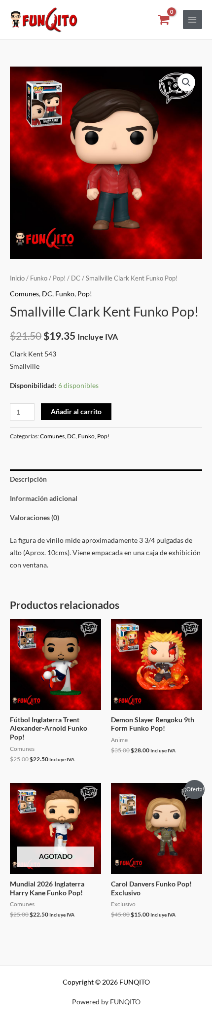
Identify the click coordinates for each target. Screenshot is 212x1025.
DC (75, 278)
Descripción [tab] (28, 479)
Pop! (59, 278)
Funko (38, 278)
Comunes (24, 293)
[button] (186, 82)
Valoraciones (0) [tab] (34, 517)
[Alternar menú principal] (192, 19)
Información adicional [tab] (43, 498)
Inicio (17, 278)
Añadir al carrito (76, 411)
